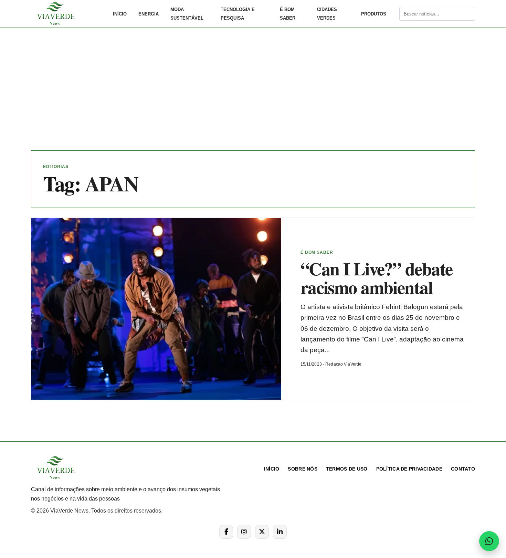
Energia (148, 14)
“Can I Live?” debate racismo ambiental (377, 278)
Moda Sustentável (186, 14)
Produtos (373, 14)
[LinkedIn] (280, 532)
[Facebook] (226, 532)
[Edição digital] (393, 14)
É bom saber (287, 14)
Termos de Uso (347, 469)
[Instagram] (244, 532)
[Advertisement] (253, 94)
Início (120, 14)
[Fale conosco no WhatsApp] (489, 541)
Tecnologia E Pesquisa (238, 14)
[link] (69, 14)
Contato (463, 469)
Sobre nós (302, 469)
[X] (262, 532)
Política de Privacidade (409, 469)
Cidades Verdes (327, 14)
